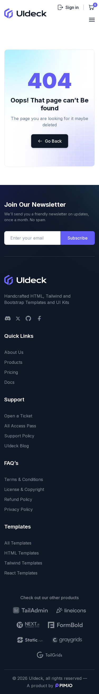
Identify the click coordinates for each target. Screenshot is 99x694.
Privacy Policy (18, 509)
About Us (13, 352)
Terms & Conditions (23, 479)
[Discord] (7, 318)
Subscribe (78, 238)
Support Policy (19, 435)
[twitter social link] (18, 318)
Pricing (11, 372)
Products (13, 362)
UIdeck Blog (16, 445)
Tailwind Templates (23, 563)
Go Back (53, 141)
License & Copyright (24, 489)
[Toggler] (92, 20)
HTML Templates (21, 553)
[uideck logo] (25, 13)
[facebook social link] (39, 318)
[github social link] (28, 318)
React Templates (20, 573)
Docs (9, 382)
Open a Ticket (18, 415)
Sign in (72, 7)
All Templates (17, 543)
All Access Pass (20, 425)
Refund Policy (18, 499)
